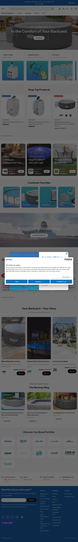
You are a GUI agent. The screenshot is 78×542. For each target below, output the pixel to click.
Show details (65, 277)
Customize (38, 281)
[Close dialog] (67, 253)
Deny (16, 281)
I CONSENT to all (61, 281)
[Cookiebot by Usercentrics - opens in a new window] (65, 259)
